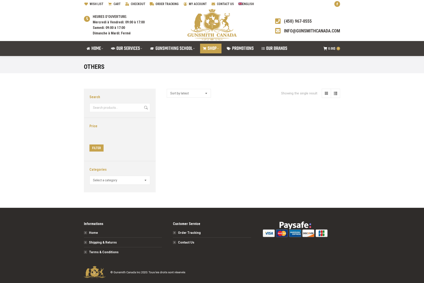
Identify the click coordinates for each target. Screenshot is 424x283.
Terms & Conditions (104, 252)
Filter (96, 148)
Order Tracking (189, 232)
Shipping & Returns (103, 242)
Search (145, 107)
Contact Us (186, 242)
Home (93, 232)
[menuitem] (246, 4)
